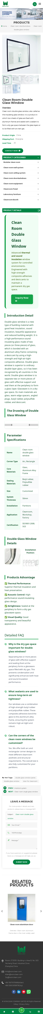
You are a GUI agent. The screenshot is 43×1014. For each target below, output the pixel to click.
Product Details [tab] (12, 210)
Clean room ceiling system (14, 173)
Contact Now (11, 151)
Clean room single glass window (26, 792)
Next (41, 911)
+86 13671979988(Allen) (14, 983)
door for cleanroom (30, 781)
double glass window (11, 781)
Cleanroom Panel (10, 189)
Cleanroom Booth (10, 200)
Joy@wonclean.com (13, 977)
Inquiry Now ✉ (21, 299)
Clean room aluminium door (21, 924)
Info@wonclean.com (13, 971)
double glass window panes (25, 778)
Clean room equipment (13, 184)
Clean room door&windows (20, 26)
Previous (2, 911)
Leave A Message (21, 1010)
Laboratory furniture (12, 194)
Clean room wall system (13, 168)
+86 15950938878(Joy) (14, 985)
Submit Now (21, 862)
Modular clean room (11, 162)
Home (5, 26)
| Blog (16, 1004)
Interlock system (20, 788)
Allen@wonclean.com (14, 974)
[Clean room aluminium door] (21, 908)
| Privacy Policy (24, 1004)
